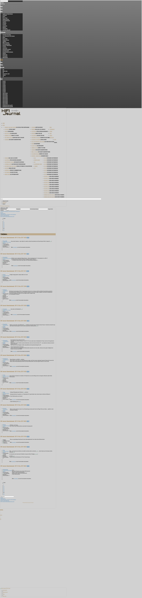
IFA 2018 (4, 85)
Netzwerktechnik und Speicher (8, 52)
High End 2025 (5, 102)
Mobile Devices (5, 57)
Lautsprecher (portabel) (7, 49)
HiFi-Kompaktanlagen (6, 20)
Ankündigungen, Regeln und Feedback (8, 214)
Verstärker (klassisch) (6, 30)
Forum (1, 59)
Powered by (25, 502)
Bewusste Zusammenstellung (15, 170)
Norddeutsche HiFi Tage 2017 (8, 105)
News (1, 11)
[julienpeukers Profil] (7, 470)
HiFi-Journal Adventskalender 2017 (7, 216)
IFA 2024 (4, 90)
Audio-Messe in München (54, 176)
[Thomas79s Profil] (6, 342)
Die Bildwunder (11, 131)
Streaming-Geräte (6, 50)
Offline (4, 243)
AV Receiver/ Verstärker (7, 34)
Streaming (4, 23)
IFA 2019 (4, 86)
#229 (28, 286)
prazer (4, 274)
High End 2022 (5, 98)
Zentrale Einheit (12, 129)
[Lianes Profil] (6, 376)
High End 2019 (5, 97)
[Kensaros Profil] (6, 410)
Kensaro (4, 408)
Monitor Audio (5, 71)
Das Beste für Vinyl (40, 135)
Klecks (4, 424)
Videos (1, 65)
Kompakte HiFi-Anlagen (43, 154)
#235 (28, 389)
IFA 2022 (4, 88)
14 (3, 226)
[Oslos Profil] (6, 451)
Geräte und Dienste (39, 127)
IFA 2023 (4, 89)
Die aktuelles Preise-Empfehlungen (22, 127)
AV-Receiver (5, 15)
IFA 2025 (4, 92)
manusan (5, 309)
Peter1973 (5, 324)
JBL (3, 72)
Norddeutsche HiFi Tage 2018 (8, 106)
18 (3, 230)
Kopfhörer (4, 27)
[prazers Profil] (6, 275)
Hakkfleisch (5, 358)
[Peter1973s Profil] (6, 326)
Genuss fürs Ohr (39, 133)
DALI (3, 69)
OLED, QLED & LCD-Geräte (13, 158)
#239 (28, 447)
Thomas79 (5, 340)
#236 (28, 405)
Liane (4, 375)
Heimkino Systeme (6, 19)
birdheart (5, 289)
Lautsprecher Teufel (6, 73)
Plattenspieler (5, 28)
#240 (28, 466)
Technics (4, 75)
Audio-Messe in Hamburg (59, 195)
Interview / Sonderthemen (7, 45)
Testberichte (2, 32)
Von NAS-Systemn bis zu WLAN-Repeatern (24, 166)
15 (3, 227)
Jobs (4, 594)
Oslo (4, 450)
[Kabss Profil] (6, 393)
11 (3, 223)
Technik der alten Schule (45, 137)
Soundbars (4, 22)
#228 (27, 271)
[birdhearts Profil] (6, 291)
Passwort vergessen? (5, 211)
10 (3, 222)
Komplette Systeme (15, 135)
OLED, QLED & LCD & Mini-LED (40, 129)
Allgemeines (2, 213)
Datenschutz (5, 592)
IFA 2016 (4, 82)
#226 (28, 237)
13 (3, 225)
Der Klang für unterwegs (19, 162)
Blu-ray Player (5, 18)
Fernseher (4, 24)
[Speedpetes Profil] (7, 258)
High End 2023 (5, 100)
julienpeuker (5, 469)
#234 (28, 371)
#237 (28, 421)
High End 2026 (5, 103)
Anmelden (15, 247)
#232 (28, 337)
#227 (28, 254)
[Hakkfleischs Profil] (6, 360)
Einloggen (2, 205)
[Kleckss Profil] (6, 425)
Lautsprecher (5, 26)
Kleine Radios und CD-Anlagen (18, 137)
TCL (3, 76)
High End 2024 (5, 101)
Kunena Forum (30, 502)
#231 (28, 321)
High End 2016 (5, 93)
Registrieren (7, 205)
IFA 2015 (4, 81)
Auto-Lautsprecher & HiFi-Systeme (9, 36)
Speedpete (5, 257)
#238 (28, 436)
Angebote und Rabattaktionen (8, 14)
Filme (1, 62)
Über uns (4, 596)
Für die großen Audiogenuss (42, 131)
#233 (28, 355)
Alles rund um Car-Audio (49, 141)
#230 (28, 305)
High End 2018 (5, 96)
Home (1, 6)
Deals (1, 9)
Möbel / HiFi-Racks (6, 42)
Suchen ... (56, 142)
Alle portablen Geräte (14, 174)
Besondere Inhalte (44, 156)
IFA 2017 (4, 84)
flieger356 (5, 241)
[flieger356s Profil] (7, 242)
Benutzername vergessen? (14, 211)
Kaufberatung (5, 54)
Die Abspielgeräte (13, 133)
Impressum (5, 590)
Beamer (4, 16)
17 (3, 229)
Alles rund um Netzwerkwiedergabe (18, 164)
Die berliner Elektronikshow (52, 158)
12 (3, 224)
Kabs (4, 392)
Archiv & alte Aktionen (4, 215)
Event (1, 79)
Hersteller (2, 67)
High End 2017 (5, 94)
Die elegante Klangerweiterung (15, 139)
